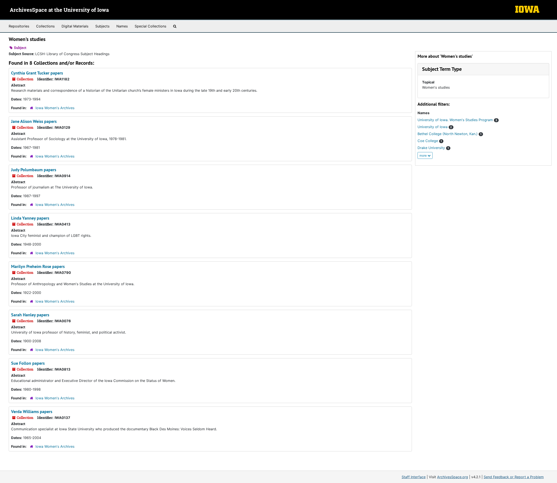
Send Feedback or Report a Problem (514, 477)
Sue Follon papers (28, 363)
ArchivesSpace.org (452, 477)
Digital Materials (75, 26)
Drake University (433, 148)
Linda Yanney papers (30, 218)
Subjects (102, 26)
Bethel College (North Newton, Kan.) (450, 134)
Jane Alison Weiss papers (34, 121)
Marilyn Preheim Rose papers (38, 266)
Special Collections (150, 26)
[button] (442, 69)
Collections (45, 26)
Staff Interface (414, 477)
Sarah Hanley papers (30, 315)
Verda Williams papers (31, 411)
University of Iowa (435, 127)
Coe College (430, 141)
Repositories (19, 26)
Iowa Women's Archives (54, 108)
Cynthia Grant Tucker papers (37, 73)
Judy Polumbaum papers (33, 170)
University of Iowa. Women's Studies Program (457, 120)
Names (122, 26)
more (423, 155)
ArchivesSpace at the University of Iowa (59, 10)
